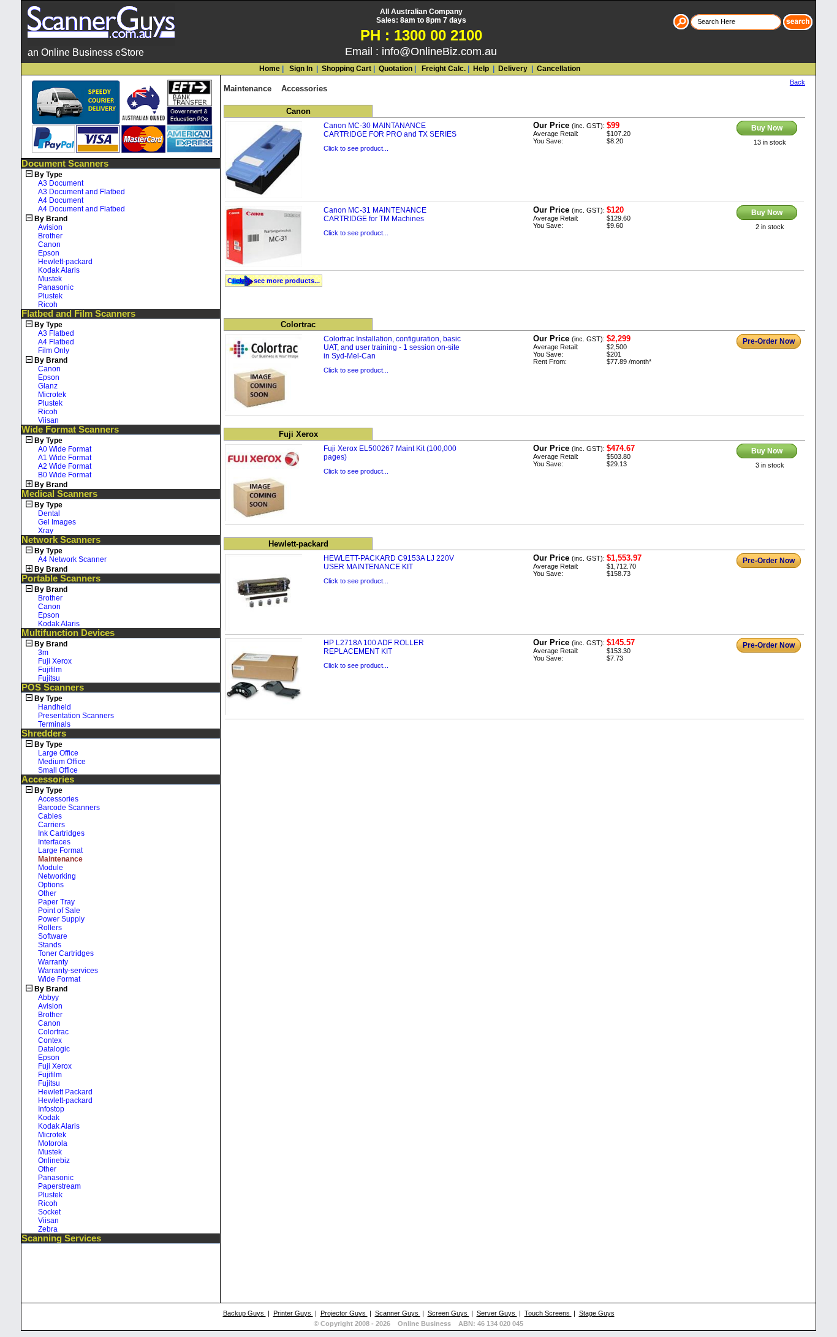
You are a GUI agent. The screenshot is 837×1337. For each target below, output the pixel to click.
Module (50, 867)
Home (269, 68)
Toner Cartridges (66, 953)
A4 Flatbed (56, 342)
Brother (50, 236)
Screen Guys (448, 1313)
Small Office (58, 770)
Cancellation (557, 68)
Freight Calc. (443, 68)
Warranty (53, 962)
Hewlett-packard (65, 261)
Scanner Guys (397, 1313)
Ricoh (48, 304)
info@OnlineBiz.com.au (439, 51)
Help (481, 68)
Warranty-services (68, 970)
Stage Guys (597, 1313)
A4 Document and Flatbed (81, 209)
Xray (45, 530)
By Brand (50, 218)
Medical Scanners (59, 494)
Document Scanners (64, 164)
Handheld (54, 707)
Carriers (51, 824)
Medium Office (62, 761)
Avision (50, 227)
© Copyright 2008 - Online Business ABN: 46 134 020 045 (418, 1323)
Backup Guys (244, 1313)
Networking (57, 876)
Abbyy (48, 997)
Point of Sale (59, 910)
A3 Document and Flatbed (81, 191)
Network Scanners (60, 540)
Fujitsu (49, 678)
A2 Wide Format (64, 466)
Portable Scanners (60, 578)
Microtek (52, 394)
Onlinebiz (54, 1160)
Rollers (50, 927)
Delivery (512, 68)
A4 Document (60, 200)
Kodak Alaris (59, 270)
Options (51, 885)
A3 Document (60, 183)
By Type (48, 174)
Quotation (395, 68)
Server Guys (497, 1313)
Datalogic (54, 1049)
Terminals (54, 724)
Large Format (60, 850)
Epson (48, 253)
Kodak (48, 1117)
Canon (49, 244)
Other (47, 893)
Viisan (48, 420)
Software (52, 936)
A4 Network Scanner (72, 559)
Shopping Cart (346, 68)
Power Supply (61, 919)
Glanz (48, 386)
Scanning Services (61, 1238)
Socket (49, 1212)
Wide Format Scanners (70, 429)
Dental (49, 513)
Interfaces (54, 842)
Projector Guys (344, 1313)
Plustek (50, 296)
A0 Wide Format (64, 449)
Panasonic (56, 287)
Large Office (58, 753)
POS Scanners (52, 687)
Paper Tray (56, 902)
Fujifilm (50, 669)
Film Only (53, 350)
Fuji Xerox (55, 661)
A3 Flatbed (56, 333)
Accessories (47, 779)
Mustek (50, 279)
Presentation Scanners (76, 715)
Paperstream (59, 1186)
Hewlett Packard (65, 1092)
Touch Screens (548, 1313)
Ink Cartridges (61, 833)
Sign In (299, 68)
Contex (50, 1040)
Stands (49, 945)
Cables (50, 816)
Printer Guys (293, 1313)
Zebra (48, 1229)
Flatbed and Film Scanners (78, 314)
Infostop (51, 1109)
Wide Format (59, 979)
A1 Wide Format (64, 457)
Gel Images (57, 522)
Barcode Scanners (69, 807)
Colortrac (53, 1032)
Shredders (43, 733)
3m (43, 652)
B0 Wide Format (64, 475)
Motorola (52, 1143)
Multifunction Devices (68, 633)
